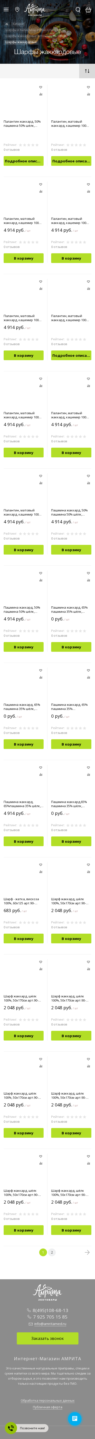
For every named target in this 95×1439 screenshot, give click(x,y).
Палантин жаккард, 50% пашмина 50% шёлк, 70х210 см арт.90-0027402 (23, 123)
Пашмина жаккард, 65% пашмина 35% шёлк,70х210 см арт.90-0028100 (69, 707)
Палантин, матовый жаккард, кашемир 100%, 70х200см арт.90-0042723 (23, 318)
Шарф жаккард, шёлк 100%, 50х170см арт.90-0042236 (21, 998)
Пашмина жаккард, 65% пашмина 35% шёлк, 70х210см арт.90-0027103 (22, 707)
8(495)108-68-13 (50, 1310)
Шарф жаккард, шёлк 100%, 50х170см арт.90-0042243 (68, 1095)
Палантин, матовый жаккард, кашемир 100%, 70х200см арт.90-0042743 (23, 415)
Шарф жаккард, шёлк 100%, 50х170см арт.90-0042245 (21, 1193)
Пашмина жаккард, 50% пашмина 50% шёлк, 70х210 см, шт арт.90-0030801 (22, 609)
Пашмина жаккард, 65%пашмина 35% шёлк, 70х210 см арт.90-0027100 (23, 804)
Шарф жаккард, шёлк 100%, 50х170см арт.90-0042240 (21, 1095)
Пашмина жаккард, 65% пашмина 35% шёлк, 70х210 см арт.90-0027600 (70, 609)
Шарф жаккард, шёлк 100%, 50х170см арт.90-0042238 (68, 998)
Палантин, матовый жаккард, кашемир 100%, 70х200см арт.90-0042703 (70, 123)
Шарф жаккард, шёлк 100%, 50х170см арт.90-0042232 (68, 901)
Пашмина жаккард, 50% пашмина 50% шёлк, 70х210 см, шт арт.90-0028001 (69, 512)
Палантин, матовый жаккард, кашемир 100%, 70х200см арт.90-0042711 (23, 221)
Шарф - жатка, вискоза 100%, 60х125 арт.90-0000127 (21, 901)
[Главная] (7, 24)
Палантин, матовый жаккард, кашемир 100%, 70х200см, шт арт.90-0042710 (70, 415)
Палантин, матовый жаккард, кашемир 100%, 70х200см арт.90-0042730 (70, 318)
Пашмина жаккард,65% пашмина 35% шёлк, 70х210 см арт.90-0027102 (70, 804)
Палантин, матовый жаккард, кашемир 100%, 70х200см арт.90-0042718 (70, 221)
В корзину (23, 258)
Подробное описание (24, 161)
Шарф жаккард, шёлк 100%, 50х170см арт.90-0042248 (68, 1193)
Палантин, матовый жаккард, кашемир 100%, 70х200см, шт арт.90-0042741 (23, 512)
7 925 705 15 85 (50, 1317)
